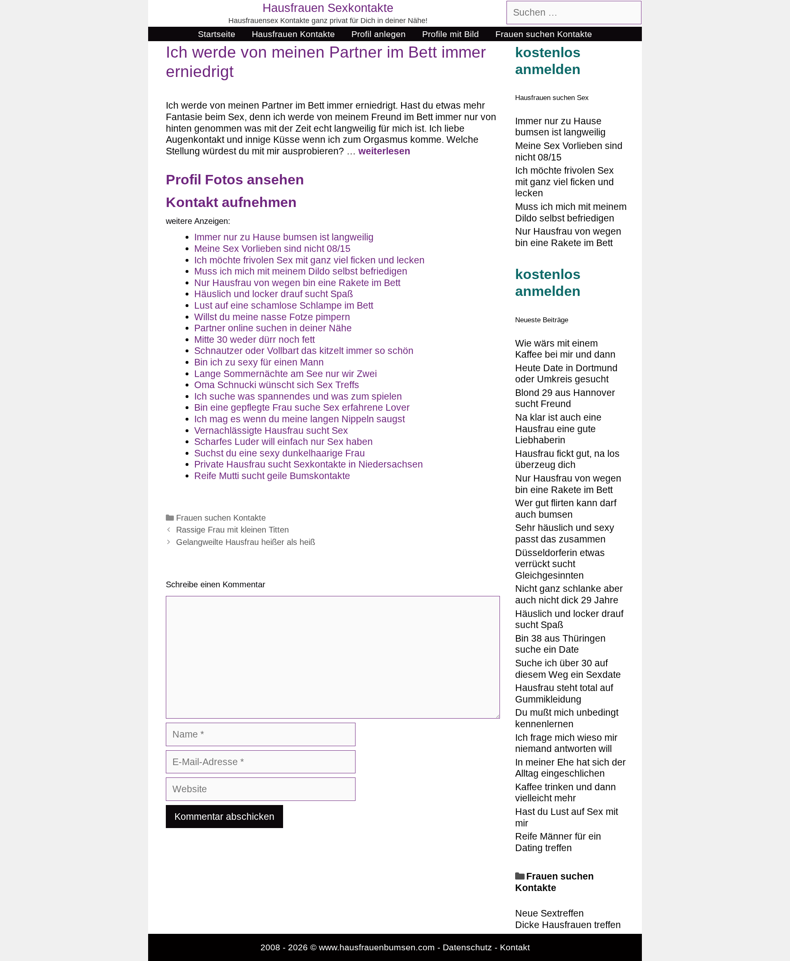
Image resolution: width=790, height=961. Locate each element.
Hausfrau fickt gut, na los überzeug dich (567, 459)
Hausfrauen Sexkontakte (328, 7)
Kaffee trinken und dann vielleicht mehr (565, 793)
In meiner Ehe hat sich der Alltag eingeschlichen (570, 768)
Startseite (216, 34)
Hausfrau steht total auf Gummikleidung (564, 693)
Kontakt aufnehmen (231, 202)
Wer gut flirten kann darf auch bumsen (565, 509)
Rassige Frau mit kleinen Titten (232, 529)
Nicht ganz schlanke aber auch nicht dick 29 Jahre (569, 594)
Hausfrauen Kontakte (293, 34)
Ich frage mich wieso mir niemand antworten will (566, 743)
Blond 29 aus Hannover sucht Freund (565, 398)
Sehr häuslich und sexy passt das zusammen (564, 533)
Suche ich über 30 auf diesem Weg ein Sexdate (568, 669)
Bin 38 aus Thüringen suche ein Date (560, 644)
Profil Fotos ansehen (235, 179)
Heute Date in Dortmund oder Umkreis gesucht (566, 374)
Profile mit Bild (450, 34)
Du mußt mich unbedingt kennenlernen (566, 718)
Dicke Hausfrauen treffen (568, 924)
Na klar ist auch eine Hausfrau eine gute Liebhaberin (558, 428)
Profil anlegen (378, 34)
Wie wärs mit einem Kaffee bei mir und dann (565, 349)
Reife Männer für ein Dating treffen (558, 842)
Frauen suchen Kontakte (543, 34)
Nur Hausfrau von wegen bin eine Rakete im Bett (568, 484)
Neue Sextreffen (549, 913)
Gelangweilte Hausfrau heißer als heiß (245, 542)
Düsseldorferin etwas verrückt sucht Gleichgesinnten (560, 564)
